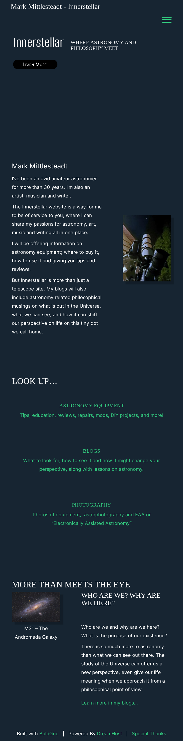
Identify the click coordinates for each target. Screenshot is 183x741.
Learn (35, 64)
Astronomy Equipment (91, 406)
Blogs (91, 451)
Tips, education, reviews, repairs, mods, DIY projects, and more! (91, 415)
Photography (91, 505)
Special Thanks (149, 733)
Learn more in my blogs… (109, 703)
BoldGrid (49, 733)
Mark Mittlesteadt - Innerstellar (55, 6)
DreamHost (109, 733)
